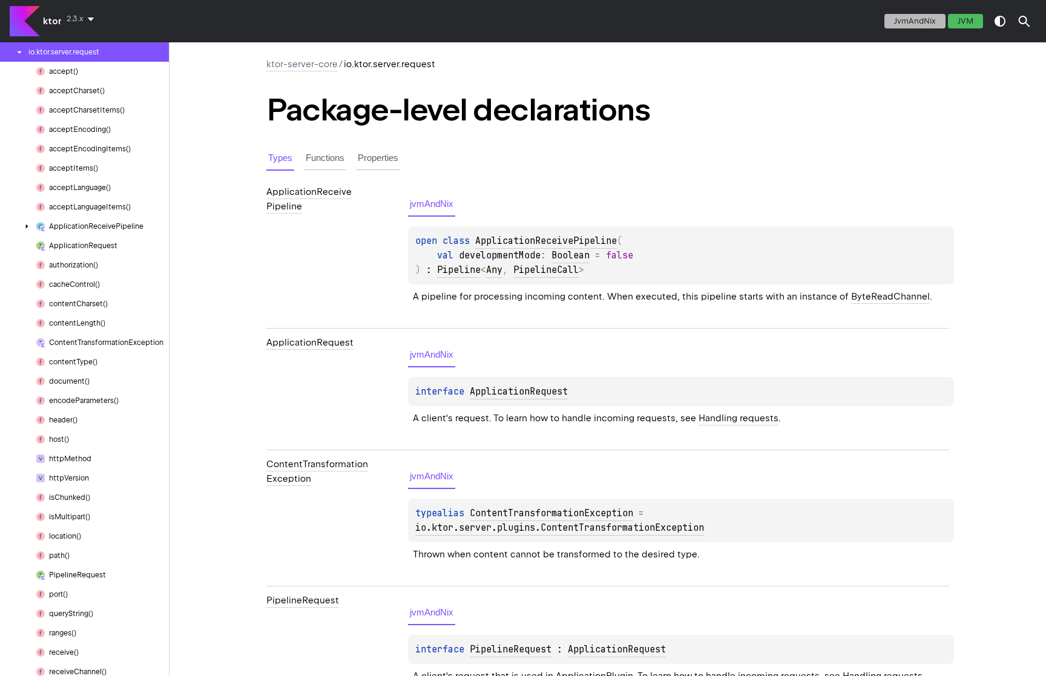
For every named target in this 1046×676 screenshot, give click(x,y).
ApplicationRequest (519, 392)
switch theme (1000, 21)
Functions (325, 158)
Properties (378, 158)
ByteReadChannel (890, 296)
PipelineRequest (510, 649)
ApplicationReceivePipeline (546, 241)
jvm (965, 20)
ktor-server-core (302, 64)
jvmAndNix (915, 20)
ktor (52, 21)
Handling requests (738, 418)
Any (494, 270)
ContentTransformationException (551, 513)
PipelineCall (546, 270)
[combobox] (83, 19)
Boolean (570, 255)
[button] (1024, 21)
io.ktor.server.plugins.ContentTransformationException (559, 528)
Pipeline (459, 270)
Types (280, 158)
